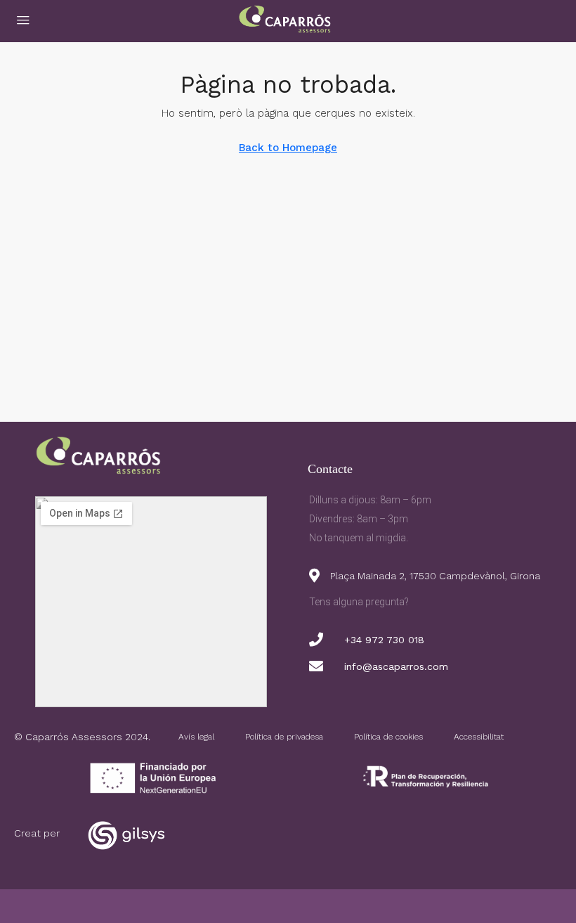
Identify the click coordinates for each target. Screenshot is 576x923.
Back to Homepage (288, 147)
